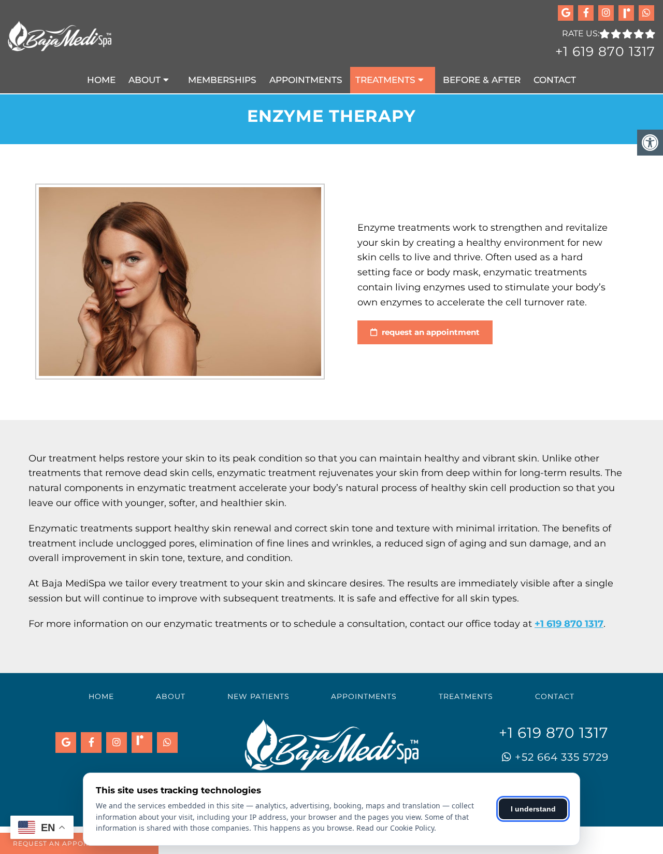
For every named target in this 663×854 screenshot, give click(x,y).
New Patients (258, 696)
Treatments (385, 80)
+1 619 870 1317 (605, 51)
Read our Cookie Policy (395, 828)
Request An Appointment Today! (79, 843)
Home (101, 80)
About (144, 80)
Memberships (222, 80)
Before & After (482, 80)
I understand (533, 809)
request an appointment (430, 332)
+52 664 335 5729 (560, 756)
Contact (555, 80)
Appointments (305, 80)
